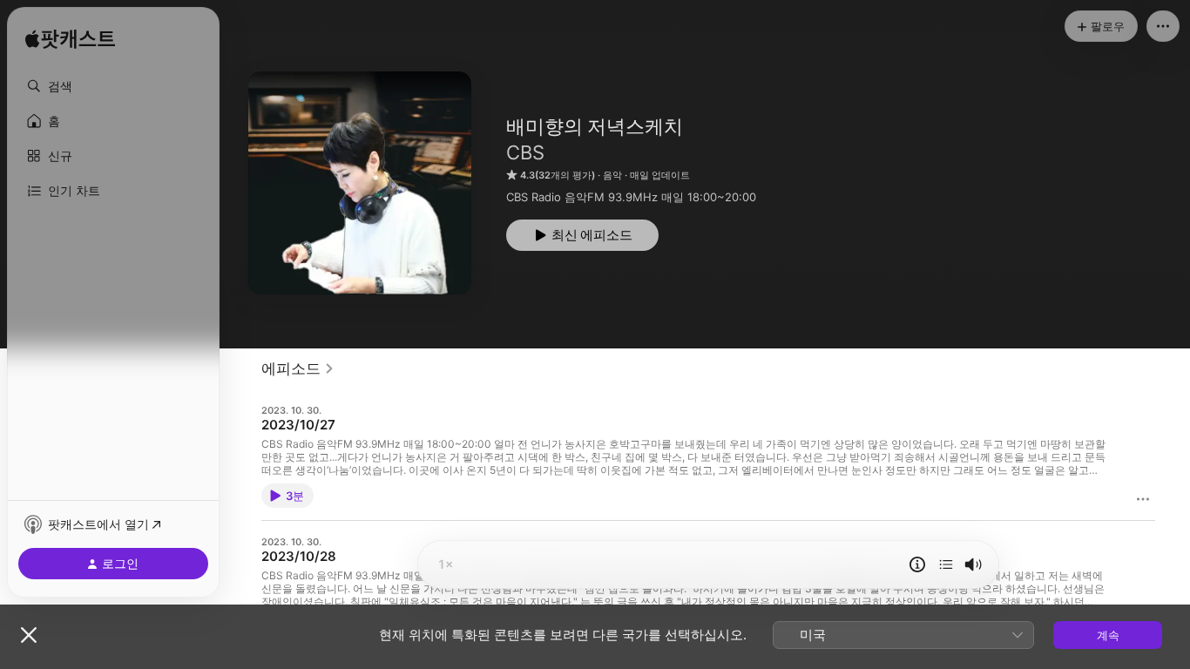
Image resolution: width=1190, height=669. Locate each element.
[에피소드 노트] (917, 564)
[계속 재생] (946, 564)
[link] (298, 368)
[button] (113, 86)
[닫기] (29, 635)
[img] (70, 39)
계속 (1108, 635)
